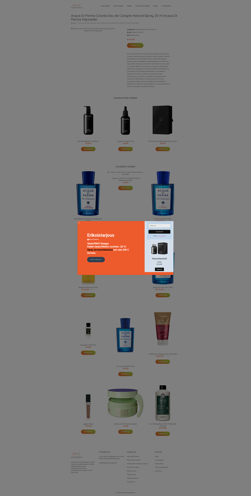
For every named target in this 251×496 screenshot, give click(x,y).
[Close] (79, 222)
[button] (96, 259)
